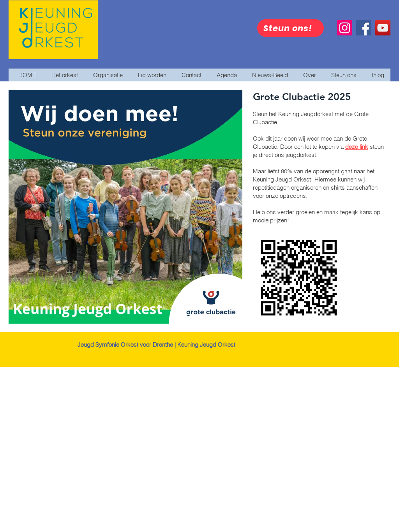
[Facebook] (363, 27)
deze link (356, 146)
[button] (268, 75)
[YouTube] (382, 27)
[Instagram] (344, 27)
